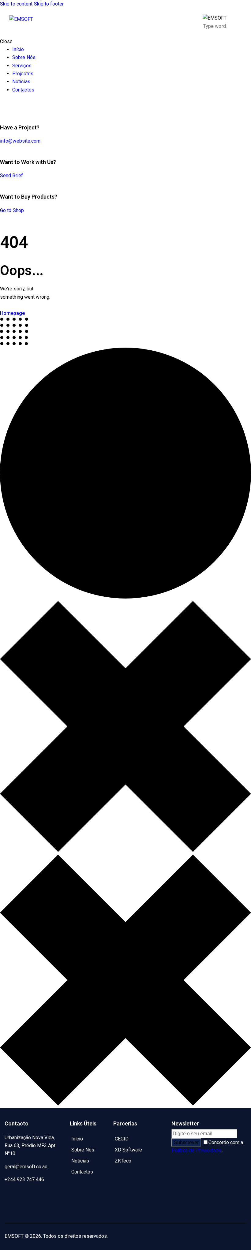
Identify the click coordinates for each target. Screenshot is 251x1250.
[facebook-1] (12, 1195)
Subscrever (186, 1142)
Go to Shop (12, 210)
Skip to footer (49, 4)
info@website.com (20, 141)
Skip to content (16, 4)
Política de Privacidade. (196, 1150)
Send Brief (11, 175)
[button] (238, 22)
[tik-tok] (2, 106)
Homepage (12, 313)
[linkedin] (46, 1195)
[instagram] (12, 1210)
